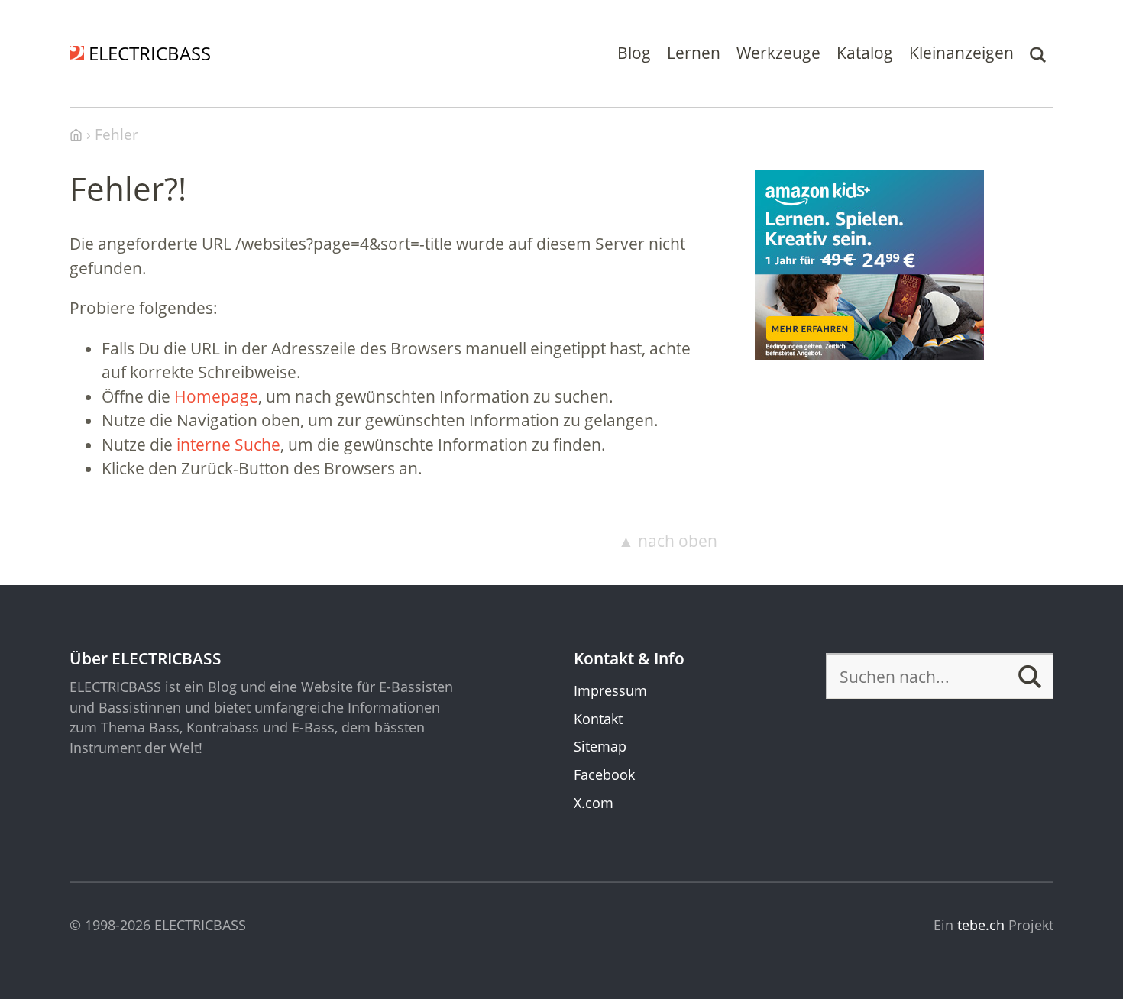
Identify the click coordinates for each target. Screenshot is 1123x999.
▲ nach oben (667, 540)
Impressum (610, 690)
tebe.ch (981, 925)
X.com (593, 803)
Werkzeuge (778, 52)
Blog (634, 52)
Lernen (693, 52)
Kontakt (598, 719)
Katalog (865, 52)
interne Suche (228, 444)
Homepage (216, 396)
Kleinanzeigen (961, 52)
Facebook (604, 774)
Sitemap (600, 746)
